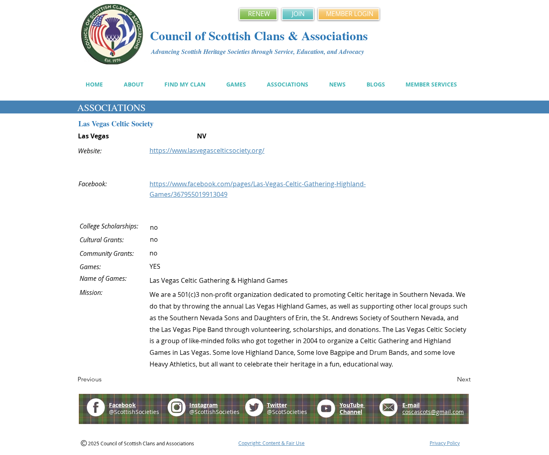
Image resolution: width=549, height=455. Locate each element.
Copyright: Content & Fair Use (271, 443)
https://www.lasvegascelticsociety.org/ (207, 150)
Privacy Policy (445, 443)
